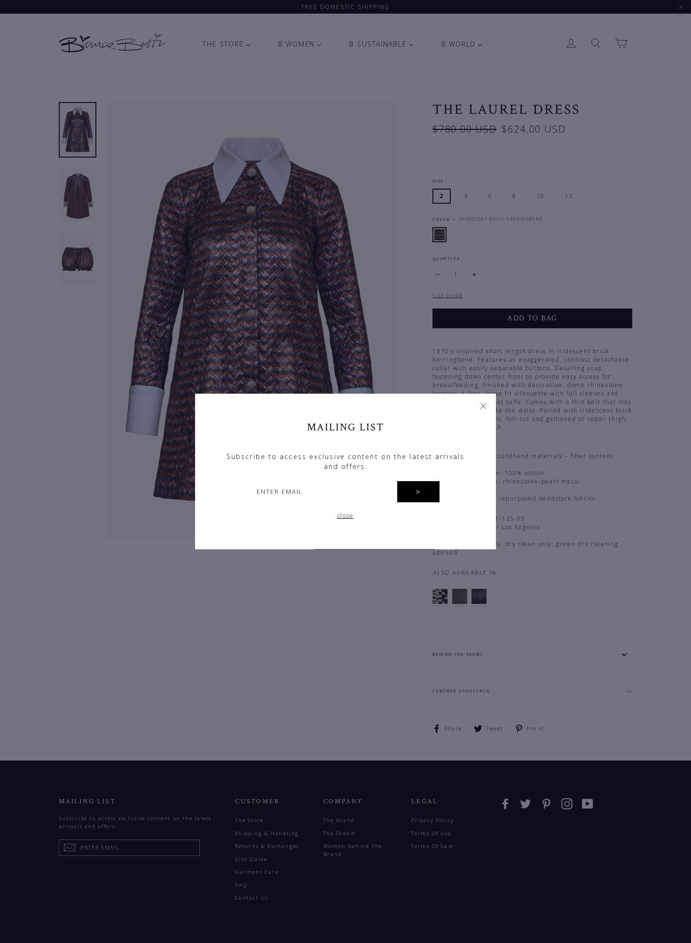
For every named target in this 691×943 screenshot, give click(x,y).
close (346, 516)
